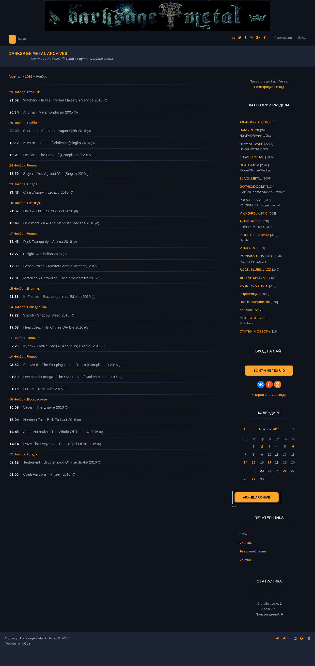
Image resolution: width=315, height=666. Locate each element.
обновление (249, 310)
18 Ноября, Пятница (24, 203)
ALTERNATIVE (250, 221)
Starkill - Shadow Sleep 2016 (46, 315)
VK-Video (246, 560)
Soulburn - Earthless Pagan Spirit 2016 (54, 131)
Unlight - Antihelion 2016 (42, 254)
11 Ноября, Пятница (24, 338)
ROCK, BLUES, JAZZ (255, 269)
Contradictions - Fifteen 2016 (46, 474)
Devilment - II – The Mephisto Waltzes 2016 (58, 223)
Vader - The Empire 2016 (43, 407)
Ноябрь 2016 (269, 429)
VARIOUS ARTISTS (254, 286)
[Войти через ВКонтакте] (261, 384)
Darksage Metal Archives (38, 53)
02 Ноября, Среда (23, 454)
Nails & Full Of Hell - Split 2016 (48, 211)
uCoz (26, 643)
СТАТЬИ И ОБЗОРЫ (255, 331)
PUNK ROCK (249, 248)
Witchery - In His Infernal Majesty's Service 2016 (62, 100)
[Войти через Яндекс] (269, 384)
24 (269, 471)
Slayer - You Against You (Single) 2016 (54, 173)
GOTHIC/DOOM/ (252, 186)
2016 (28, 76)
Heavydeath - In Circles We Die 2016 (53, 327)
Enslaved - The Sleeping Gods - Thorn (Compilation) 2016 (70, 365)
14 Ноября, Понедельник (28, 307)
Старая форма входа (269, 395)
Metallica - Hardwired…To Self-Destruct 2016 (60, 278)
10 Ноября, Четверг (24, 356)
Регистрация (284, 37)
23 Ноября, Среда (23, 184)
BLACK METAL (251, 178)
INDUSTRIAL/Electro (254, 235)
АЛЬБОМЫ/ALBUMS (255, 122)
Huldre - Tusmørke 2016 (43, 389)
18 (276, 462)
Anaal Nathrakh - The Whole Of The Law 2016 (60, 432)
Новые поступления (255, 302)
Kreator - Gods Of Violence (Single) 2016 (56, 143)
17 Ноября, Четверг (24, 233)
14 (245, 462)
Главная (15, 76)
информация (249, 294)
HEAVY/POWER (251, 144)
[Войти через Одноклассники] (277, 384)
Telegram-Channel (252, 551)
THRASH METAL (252, 157)
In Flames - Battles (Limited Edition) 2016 (57, 296)
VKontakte (246, 543)
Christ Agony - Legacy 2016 (45, 192)
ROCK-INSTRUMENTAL (257, 256)
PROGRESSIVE (251, 200)
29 (253, 479)
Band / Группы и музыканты (89, 59)
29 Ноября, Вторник (24, 92)
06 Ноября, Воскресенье (28, 399)
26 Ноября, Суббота (25, 123)
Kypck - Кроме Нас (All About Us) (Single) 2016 (61, 346)
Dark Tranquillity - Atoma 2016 (47, 241)
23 (262, 471)
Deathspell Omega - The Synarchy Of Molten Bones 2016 (70, 377)
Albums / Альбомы (46, 59)
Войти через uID (269, 370)
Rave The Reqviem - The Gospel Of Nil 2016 (59, 444)
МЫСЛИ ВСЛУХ (252, 318)
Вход (302, 37)
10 (269, 454)
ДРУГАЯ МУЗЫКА (253, 278)
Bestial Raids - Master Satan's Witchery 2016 (59, 266)
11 (276, 454)
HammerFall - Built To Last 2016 (49, 419)
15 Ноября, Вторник (24, 288)
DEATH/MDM (249, 165)
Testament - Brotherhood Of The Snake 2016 (60, 462)
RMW (243, 534)
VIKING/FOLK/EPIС (254, 213)
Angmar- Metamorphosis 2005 (48, 112)
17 (269, 462)
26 (284, 471)
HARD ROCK (249, 130)
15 (253, 462)
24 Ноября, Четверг (24, 165)
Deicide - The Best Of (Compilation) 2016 (57, 155)
